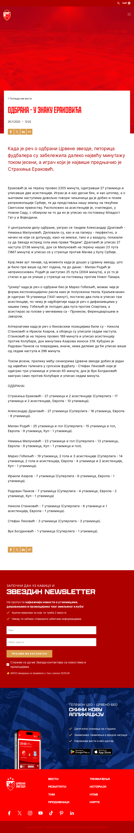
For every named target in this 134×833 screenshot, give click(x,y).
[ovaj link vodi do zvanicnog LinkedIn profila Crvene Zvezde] (72, 813)
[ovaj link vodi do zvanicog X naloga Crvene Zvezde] (19, 813)
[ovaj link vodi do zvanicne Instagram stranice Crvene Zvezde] (30, 813)
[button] (129, 14)
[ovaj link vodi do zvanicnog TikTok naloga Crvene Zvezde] (51, 813)
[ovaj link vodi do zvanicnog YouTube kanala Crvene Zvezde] (40, 813)
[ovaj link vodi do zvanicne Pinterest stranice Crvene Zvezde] (61, 813)
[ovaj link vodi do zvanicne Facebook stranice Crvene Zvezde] (9, 813)
